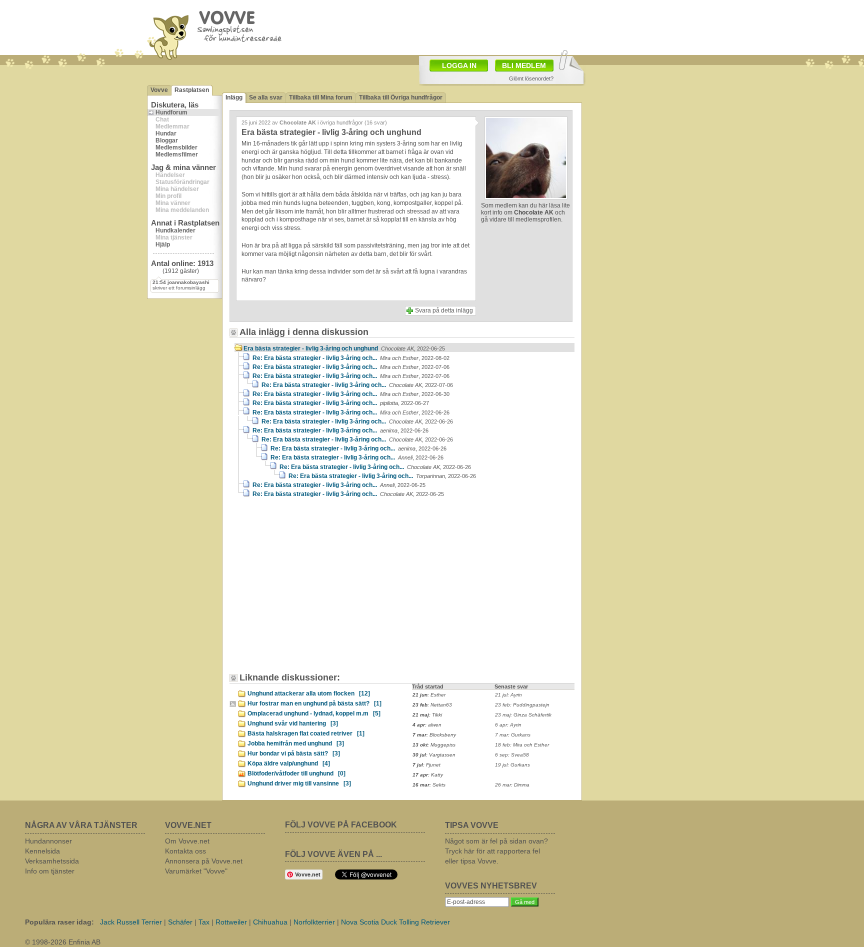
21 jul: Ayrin (508, 695)
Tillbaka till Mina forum (320, 97)
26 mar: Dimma (512, 785)
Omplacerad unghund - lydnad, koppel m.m (314, 713)
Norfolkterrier (314, 922)
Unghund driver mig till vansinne (299, 783)
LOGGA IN (459, 66)
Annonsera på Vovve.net (203, 861)
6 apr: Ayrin (508, 725)
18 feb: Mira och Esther (522, 745)
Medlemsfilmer (177, 154)
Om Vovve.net (187, 841)
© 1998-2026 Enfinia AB (62, 942)
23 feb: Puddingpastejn (522, 705)
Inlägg (234, 97)
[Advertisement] (319, 590)
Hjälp (163, 244)
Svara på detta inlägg (444, 310)
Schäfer (180, 922)
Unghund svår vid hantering (293, 723)
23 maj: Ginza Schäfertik (523, 715)
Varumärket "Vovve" (196, 871)
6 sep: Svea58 (512, 755)
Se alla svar (265, 97)
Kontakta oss (185, 851)
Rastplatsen (191, 90)
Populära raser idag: (59, 922)
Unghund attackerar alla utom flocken (309, 693)
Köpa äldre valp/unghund (289, 763)
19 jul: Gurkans (512, 765)
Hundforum (172, 112)
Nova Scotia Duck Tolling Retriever (395, 922)
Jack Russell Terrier (131, 922)
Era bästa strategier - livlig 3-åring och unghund (344, 348)
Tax (204, 922)
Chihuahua (270, 922)
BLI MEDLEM (524, 66)
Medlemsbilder (177, 147)
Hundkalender (176, 230)
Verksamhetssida (52, 861)
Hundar (166, 133)
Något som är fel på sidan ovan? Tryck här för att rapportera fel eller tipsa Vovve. (496, 851)
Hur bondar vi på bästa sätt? (294, 753)
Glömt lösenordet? (531, 79)
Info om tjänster (49, 871)
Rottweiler (231, 922)
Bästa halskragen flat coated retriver (306, 733)
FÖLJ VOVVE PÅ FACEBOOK (341, 824)
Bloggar (167, 140)
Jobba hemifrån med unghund (296, 743)
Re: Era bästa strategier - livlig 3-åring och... (351, 358)
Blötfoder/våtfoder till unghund (297, 773)
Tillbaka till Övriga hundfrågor (400, 97)
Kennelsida (42, 851)
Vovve (159, 90)
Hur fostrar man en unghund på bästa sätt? (315, 703)
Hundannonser (48, 841)
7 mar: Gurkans (512, 735)
